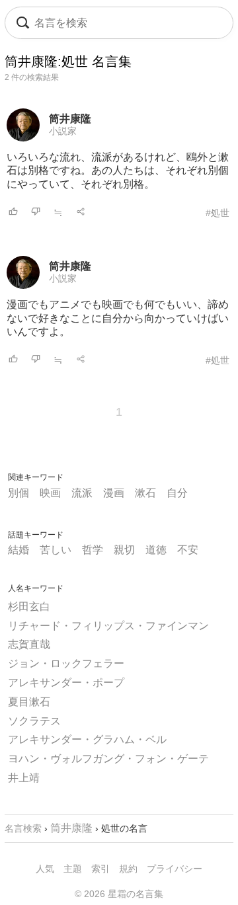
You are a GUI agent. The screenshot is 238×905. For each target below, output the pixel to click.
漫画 (113, 492)
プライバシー (174, 868)
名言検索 (23, 828)
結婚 (18, 549)
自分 (177, 492)
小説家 (63, 131)
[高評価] (13, 212)
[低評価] (35, 212)
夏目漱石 (29, 701)
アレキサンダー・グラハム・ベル (87, 739)
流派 (82, 492)
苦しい (55, 549)
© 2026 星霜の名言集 (119, 893)
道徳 (156, 549)
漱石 (145, 492)
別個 (18, 492)
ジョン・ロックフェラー (66, 663)
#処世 (217, 213)
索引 (100, 868)
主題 (72, 868)
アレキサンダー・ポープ (66, 682)
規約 (128, 868)
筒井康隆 (70, 118)
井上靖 (24, 777)
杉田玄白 (29, 606)
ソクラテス (34, 721)
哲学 (92, 549)
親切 (124, 549)
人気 (45, 868)
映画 (50, 492)
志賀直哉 (29, 644)
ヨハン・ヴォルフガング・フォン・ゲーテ (108, 758)
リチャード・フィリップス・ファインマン (108, 625)
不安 (187, 549)
